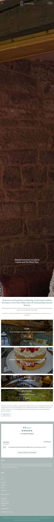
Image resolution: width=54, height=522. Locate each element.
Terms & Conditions (33, 518)
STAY (2, 477)
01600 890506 (5, 508)
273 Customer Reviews (27, 433)
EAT (2, 479)
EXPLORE (3, 482)
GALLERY (3, 485)
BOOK (2, 488)
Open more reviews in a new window (27, 452)
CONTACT (4, 490)
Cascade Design (23, 520)
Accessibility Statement (45, 518)
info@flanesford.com (7, 512)
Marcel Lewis (37, 520)
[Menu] (2, 3)
